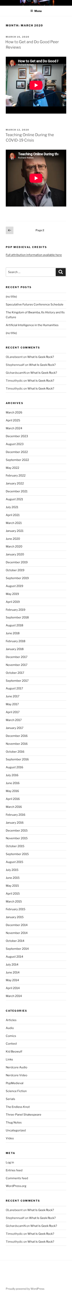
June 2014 (13, 972)
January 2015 (15, 917)
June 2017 (12, 696)
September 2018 (17, 617)
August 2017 (14, 688)
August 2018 (14, 625)
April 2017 (13, 712)
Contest (11, 1043)
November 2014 (17, 933)
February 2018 (15, 641)
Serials (10, 1099)
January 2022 (15, 483)
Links (9, 1059)
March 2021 (14, 523)
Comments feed (17, 1178)
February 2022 (16, 475)
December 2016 (17, 736)
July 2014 (12, 964)
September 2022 (17, 460)
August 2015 (14, 862)
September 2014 (17, 949)
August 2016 (14, 767)
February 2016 (15, 814)
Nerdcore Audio (16, 1067)
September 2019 (17, 578)
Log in (10, 1162)
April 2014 (13, 988)
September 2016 (17, 759)
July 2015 (12, 870)
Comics (11, 1036)
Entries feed (14, 1170)
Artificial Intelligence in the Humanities (32, 325)
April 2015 (13, 893)
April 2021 (13, 515)
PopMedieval (14, 1083)
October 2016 (15, 751)
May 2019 (12, 594)
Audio (10, 1028)
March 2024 (14, 428)
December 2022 (17, 452)
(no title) (11, 296)
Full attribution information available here (34, 255)
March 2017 (14, 720)
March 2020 (14, 546)
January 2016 (15, 822)
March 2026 (14, 412)
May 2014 (12, 980)
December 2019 (17, 562)
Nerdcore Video (16, 1075)
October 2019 (15, 570)
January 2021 (14, 531)
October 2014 (15, 941)
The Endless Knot (18, 1107)
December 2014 (17, 925)
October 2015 (15, 846)
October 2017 (15, 673)
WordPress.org (16, 1186)
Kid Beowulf (14, 1051)
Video (10, 1138)
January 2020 (15, 554)
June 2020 (13, 539)
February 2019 (15, 609)
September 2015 (17, 854)
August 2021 (14, 499)
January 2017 (14, 728)
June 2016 (13, 783)
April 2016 (13, 799)
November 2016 (17, 744)
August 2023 (15, 444)
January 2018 (15, 649)
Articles (11, 1020)
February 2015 (15, 909)
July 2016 (12, 775)
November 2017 (16, 665)
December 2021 (16, 491)
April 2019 (13, 602)
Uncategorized (16, 1130)
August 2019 (14, 586)
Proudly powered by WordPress (25, 1288)
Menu (38, 11)
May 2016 (12, 791)
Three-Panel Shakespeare (23, 1114)
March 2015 (14, 901)
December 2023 (17, 436)
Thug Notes (14, 1122)
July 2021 (12, 507)
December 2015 (17, 830)
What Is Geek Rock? (40, 357)
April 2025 (13, 420)
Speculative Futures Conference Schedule (34, 304)
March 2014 (14, 996)
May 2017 (12, 704)
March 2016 (14, 807)
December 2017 (16, 657)
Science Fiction (16, 1091)
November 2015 (17, 838)
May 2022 (12, 468)
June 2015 (13, 878)
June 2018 (13, 633)
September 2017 (17, 680)
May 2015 (12, 885)
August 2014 (14, 956)
